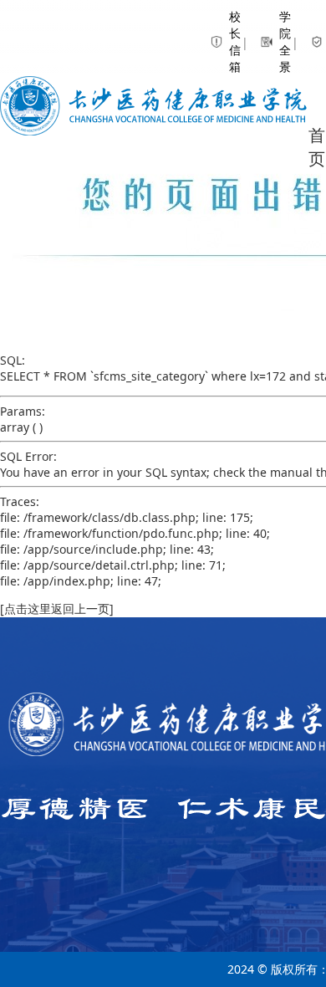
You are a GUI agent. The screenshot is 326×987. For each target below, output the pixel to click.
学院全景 (270, 41)
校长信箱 (220, 41)
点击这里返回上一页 (57, 608)
